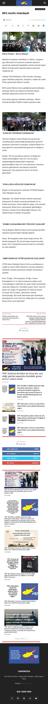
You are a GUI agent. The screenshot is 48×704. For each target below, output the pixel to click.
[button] (45, 3)
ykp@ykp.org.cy (27, 683)
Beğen (37, 449)
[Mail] (24, 698)
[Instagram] (18, 698)
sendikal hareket (40, 9)
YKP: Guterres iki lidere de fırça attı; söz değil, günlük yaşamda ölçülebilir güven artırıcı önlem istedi (22, 376)
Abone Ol (35, 463)
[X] (18, 25)
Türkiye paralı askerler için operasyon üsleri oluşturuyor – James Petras (11, 317)
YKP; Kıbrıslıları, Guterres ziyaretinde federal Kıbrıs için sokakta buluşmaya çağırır (31, 406)
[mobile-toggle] (3, 3)
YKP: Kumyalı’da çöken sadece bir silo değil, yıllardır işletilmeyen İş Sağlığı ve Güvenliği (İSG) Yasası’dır (31, 418)
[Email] (38, 25)
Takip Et (36, 453)
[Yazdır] (33, 25)
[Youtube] (36, 698)
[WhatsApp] (23, 25)
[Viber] (28, 25)
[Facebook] (12, 25)
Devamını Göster (20, 639)
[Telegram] (43, 25)
